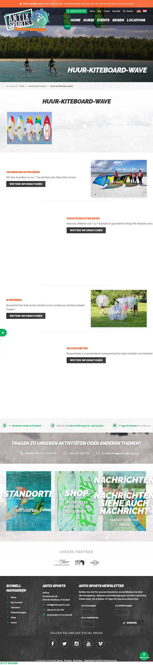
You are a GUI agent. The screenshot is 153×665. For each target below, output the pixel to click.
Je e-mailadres (91, 617)
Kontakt (116, 11)
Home (75, 20)
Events (103, 20)
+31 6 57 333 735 (79, 453)
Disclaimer (78, 660)
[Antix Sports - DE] (28, 19)
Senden (131, 622)
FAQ (99, 11)
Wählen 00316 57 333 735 (40, 453)
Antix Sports (57, 660)
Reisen (118, 20)
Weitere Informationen (26, 184)
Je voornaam (89, 605)
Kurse (88, 20)
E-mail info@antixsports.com (120, 453)
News (92, 11)
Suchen (129, 11)
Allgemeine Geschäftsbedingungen (101, 660)
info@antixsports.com (58, 605)
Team (107, 11)
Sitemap (68, 660)
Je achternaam (124, 605)
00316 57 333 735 (77, 11)
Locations (136, 20)
